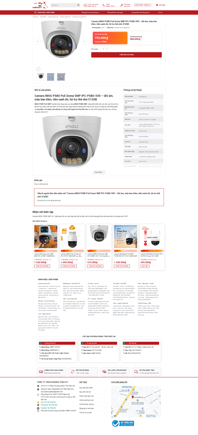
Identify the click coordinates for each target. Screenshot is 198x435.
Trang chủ (35, 17)
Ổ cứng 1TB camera (50, 306)
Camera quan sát (53, 17)
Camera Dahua (47, 293)
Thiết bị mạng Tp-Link (149, 308)
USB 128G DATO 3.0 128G (96, 295)
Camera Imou (43, 288)
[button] (142, 5)
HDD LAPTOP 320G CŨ (103, 293)
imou (102, 27)
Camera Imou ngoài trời (79, 17)
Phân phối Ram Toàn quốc (115, 12)
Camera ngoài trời (65, 17)
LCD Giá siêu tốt (53, 316)
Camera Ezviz (52, 288)
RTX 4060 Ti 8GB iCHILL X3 (73, 303)
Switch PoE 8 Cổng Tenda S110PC (148, 312)
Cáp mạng (141, 315)
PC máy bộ (91, 301)
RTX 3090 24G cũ (75, 306)
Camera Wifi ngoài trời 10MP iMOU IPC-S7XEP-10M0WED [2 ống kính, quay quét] (44, 255)
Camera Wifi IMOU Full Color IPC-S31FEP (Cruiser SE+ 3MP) (152, 255)
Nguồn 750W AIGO (118, 312)
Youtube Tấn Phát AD (48, 408)
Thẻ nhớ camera (52, 308)
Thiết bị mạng (142, 306)
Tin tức (160, 12)
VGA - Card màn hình (69, 301)
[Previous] (38, 41)
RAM (74, 293)
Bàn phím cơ (141, 286)
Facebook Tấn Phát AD (49, 405)
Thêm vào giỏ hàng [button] (42, 266)
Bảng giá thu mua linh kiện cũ (90, 12)
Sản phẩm (43, 17)
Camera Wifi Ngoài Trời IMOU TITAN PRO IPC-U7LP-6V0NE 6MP (125, 255)
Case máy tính (117, 306)
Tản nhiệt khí (120, 290)
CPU (71, 293)
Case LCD (120, 308)
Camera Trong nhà (54, 286)
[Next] (84, 41)
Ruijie (148, 306)
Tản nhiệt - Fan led (118, 286)
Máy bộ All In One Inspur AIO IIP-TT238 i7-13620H (98, 308)
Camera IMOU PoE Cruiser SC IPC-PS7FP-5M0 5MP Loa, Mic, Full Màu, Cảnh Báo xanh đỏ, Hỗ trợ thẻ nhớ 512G (71, 255)
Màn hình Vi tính (42, 316)
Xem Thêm (99, 172)
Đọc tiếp (145, 266)
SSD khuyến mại (102, 286)
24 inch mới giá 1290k (44, 319)
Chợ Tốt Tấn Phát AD (48, 402)
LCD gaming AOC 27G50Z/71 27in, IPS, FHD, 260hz (48, 328)
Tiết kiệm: (100, 42)
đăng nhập (46, 200)
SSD (89, 286)
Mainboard (66, 286)
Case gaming (126, 306)
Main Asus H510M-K (73, 290)
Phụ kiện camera (52, 310)
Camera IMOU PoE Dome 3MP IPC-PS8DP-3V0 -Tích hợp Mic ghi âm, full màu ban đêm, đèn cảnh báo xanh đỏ (98, 255)
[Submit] (78, 5)
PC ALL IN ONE (98, 310)
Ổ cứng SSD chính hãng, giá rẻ (140, 12)
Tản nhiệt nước (129, 286)
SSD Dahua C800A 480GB (95, 288)
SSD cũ (94, 286)
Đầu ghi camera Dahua (45, 303)
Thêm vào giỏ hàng (126, 55)
